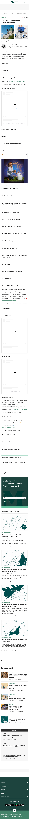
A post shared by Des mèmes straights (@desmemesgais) (15, 123)
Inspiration (8, 13)
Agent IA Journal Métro (14, 546)
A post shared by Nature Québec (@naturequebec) (14, 350)
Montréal (11, 704)
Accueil (3, 13)
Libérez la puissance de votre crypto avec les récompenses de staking (14, 755)
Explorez (11, 672)
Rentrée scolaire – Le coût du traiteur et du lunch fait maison (17, 697)
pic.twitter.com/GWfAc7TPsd (19, 409)
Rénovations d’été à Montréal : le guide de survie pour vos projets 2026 (14, 745)
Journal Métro (19, 679)
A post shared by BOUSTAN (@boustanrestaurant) (14, 391)
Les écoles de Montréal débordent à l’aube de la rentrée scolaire (16, 708)
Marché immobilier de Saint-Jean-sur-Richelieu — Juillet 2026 (13, 535)
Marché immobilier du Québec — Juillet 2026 (17, 719)
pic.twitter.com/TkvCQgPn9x (8, 300)
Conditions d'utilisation (13, 816)
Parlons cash (12, 683)
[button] (2, 2)
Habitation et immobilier (6, 532)
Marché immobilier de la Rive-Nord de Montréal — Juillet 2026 (14, 605)
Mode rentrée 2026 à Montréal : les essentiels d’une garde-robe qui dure (18, 675)
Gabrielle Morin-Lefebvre (13, 45)
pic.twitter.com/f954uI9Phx (8, 427)
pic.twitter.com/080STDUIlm (18, 81)
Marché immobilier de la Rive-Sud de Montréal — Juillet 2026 (13, 570)
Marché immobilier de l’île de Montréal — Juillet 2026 (14, 640)
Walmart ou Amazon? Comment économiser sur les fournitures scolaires (18, 687)
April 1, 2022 (23, 84)
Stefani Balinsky (20, 690)
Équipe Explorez (13, 758)
